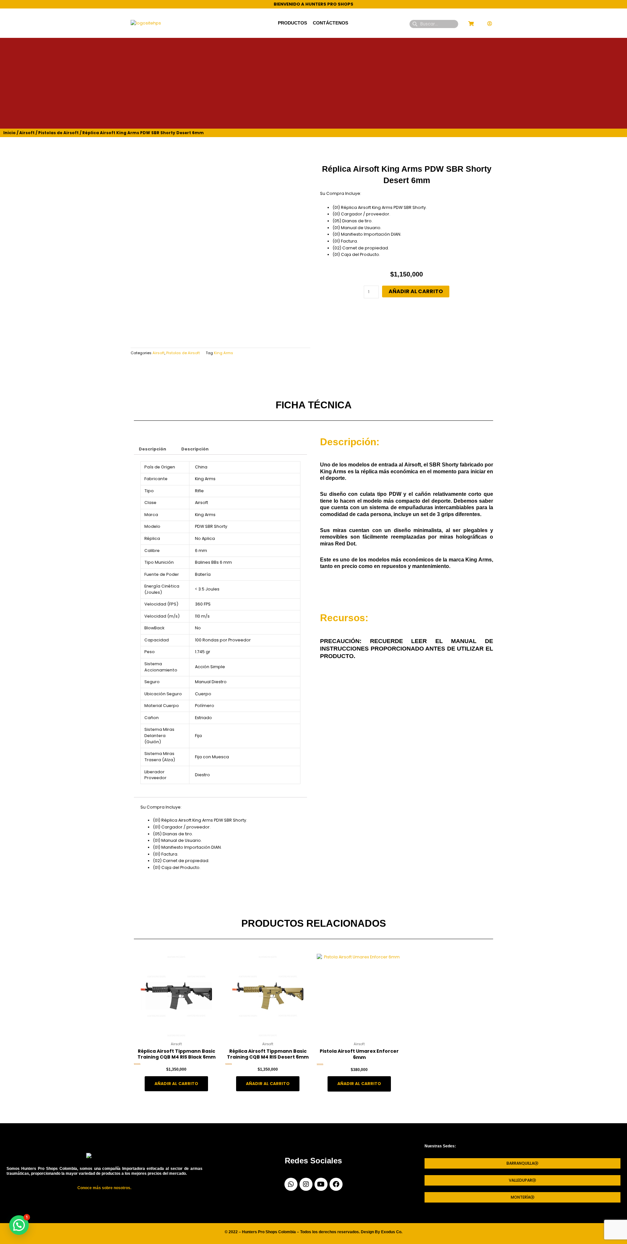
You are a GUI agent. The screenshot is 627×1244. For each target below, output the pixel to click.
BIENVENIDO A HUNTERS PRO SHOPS (313, 4)
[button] (19, 1225)
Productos (292, 23)
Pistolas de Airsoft (58, 132)
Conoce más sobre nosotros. (104, 1188)
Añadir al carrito (416, 291)
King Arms (223, 352)
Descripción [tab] (152, 449)
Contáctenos (330, 23)
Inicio (9, 132)
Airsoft (27, 132)
